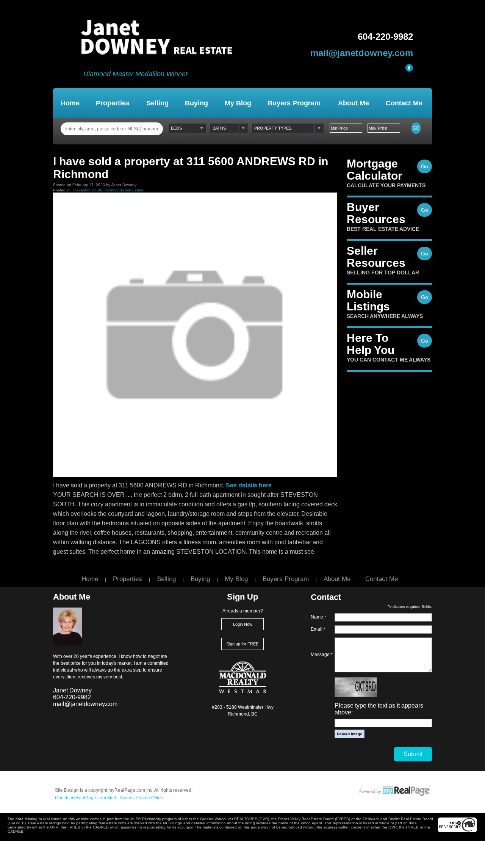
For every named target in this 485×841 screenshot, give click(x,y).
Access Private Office (141, 797)
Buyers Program (294, 103)
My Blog (238, 103)
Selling (157, 103)
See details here (249, 485)
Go (416, 128)
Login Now (242, 624)
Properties (113, 103)
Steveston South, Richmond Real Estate (108, 190)
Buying (196, 103)
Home (70, 103)
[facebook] (409, 68)
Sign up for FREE (242, 644)
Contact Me (404, 103)
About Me (353, 103)
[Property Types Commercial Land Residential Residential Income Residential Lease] (288, 128)
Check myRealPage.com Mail (85, 797)
